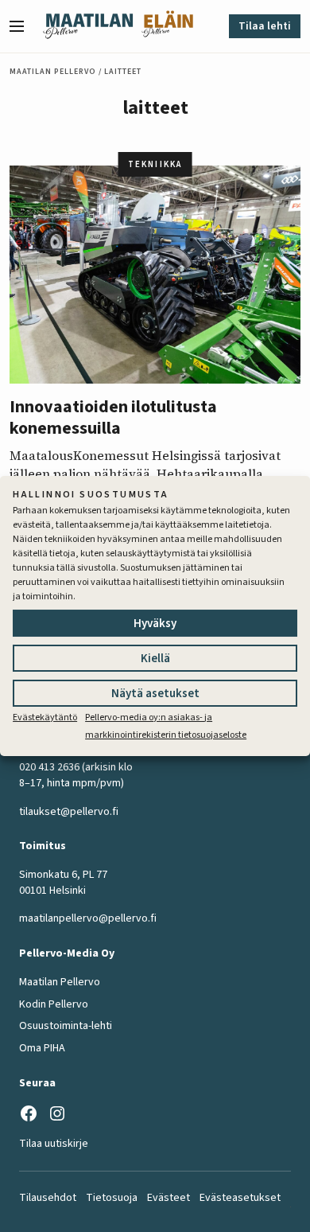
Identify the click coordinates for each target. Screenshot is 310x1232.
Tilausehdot (47, 1198)
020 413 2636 (49, 767)
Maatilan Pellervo (53, 71)
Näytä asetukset (155, 693)
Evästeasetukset (240, 1198)
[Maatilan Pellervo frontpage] (88, 26)
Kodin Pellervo (53, 1004)
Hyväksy (155, 623)
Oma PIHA (42, 1048)
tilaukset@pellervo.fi (68, 812)
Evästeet (168, 1198)
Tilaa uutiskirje (53, 1144)
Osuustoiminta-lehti (65, 1026)
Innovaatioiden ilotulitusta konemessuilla (113, 417)
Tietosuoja (112, 1198)
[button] (23, 26)
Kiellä (155, 658)
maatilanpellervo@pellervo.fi (88, 918)
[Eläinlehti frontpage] (167, 26)
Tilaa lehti (264, 26)
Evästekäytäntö (45, 717)
